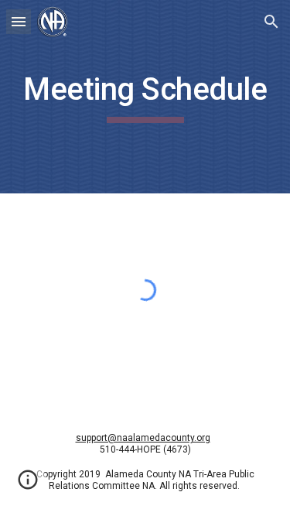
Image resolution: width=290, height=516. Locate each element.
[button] (18, 21)
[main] (145, 96)
